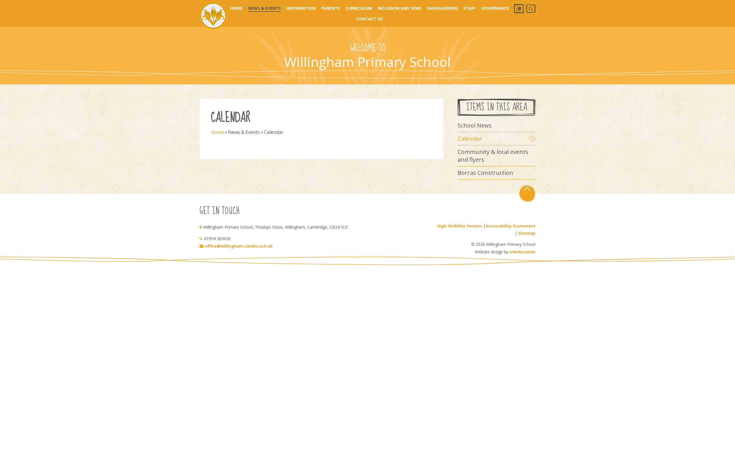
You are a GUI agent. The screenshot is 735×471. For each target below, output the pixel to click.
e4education (522, 251)
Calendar (273, 132)
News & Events (244, 132)
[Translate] (519, 8)
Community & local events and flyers (493, 155)
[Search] (530, 9)
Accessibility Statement (510, 226)
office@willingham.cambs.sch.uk (239, 246)
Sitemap (526, 233)
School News (475, 125)
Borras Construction (485, 173)
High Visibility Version (459, 226)
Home (217, 132)
